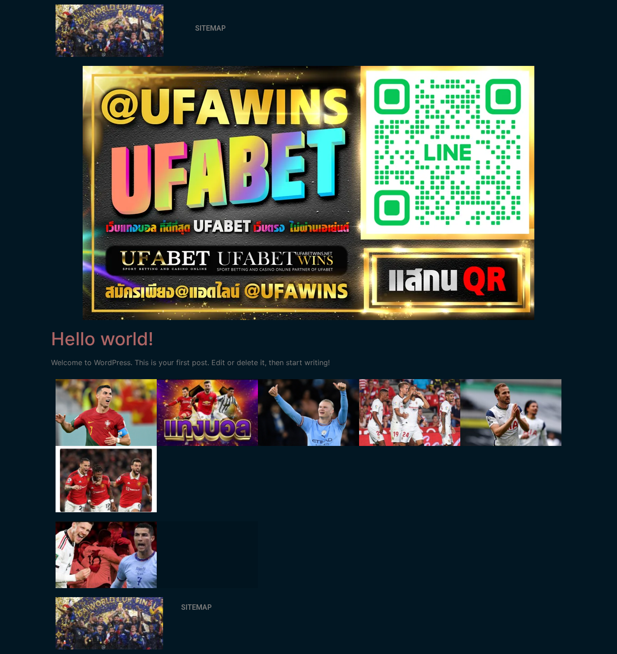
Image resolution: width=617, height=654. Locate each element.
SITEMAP (210, 28)
